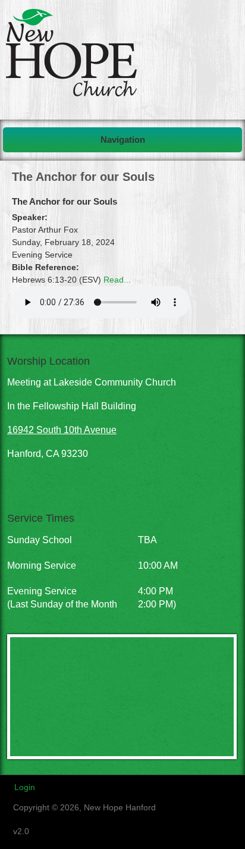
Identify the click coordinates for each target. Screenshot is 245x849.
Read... (117, 279)
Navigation (122, 139)
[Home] (71, 93)
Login (24, 787)
